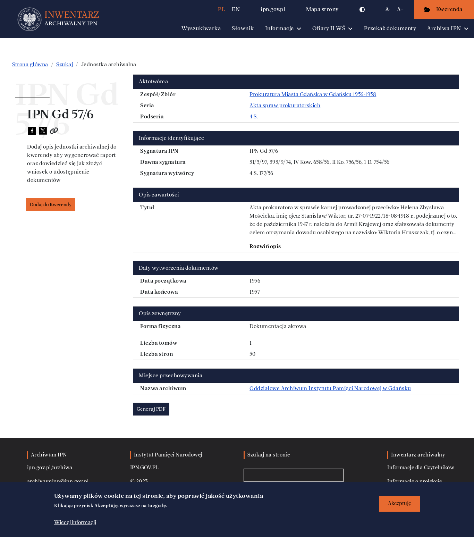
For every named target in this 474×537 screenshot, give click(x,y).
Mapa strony (322, 9)
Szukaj (64, 64)
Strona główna (30, 64)
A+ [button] (400, 9)
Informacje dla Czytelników (420, 467)
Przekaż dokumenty (390, 28)
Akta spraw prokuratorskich (284, 105)
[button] (362, 9)
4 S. (253, 116)
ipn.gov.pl (273, 9)
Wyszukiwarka (201, 28)
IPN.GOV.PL (144, 467)
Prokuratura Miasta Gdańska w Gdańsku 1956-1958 (312, 94)
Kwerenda (450, 9)
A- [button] (388, 9)
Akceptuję (399, 503)
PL (221, 9)
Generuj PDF (151, 409)
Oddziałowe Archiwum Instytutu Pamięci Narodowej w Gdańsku (330, 388)
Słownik (243, 28)
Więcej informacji (75, 522)
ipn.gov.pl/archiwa (50, 467)
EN (236, 9)
